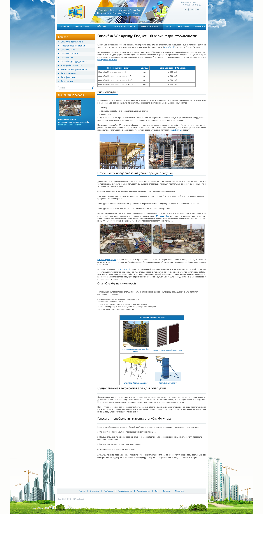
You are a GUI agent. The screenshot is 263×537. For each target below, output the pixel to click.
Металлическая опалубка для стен (136, 350)
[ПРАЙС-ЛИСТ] (101, 26)
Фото (157, 491)
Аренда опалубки (143, 491)
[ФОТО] (169, 26)
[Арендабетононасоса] (71, 65)
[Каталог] (63, 36)
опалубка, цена (108, 260)
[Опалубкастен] (68, 49)
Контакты (166, 491)
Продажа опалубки (125, 491)
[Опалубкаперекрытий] (72, 41)
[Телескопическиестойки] (73, 45)
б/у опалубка (162, 216)
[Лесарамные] (67, 81)
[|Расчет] (136, 13)
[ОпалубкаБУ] (67, 57)
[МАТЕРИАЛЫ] (199, 26)
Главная (82, 491)
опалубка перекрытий (107, 60)
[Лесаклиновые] (68, 73)
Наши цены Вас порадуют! (69, 125)
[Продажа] (117, 13)
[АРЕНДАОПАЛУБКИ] (150, 26)
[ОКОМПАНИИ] (82, 26)
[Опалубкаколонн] (69, 53)
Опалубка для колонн (167, 383)
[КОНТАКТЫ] (183, 26)
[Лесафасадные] (68, 77)
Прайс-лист (108, 491)
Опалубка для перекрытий (135, 383)
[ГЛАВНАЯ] (64, 26)
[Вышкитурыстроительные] (74, 69)
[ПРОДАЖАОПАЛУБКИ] (124, 26)
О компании (94, 491)
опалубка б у (175, 130)
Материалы (179, 491)
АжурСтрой (169, 47)
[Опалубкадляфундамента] (74, 61)
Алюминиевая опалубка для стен (167, 350)
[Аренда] (127, 13)
